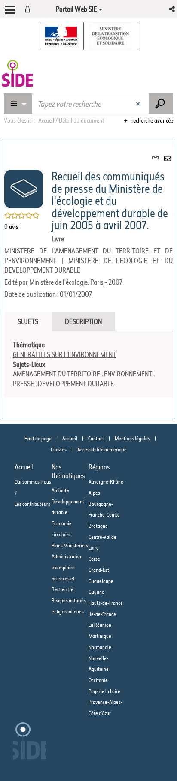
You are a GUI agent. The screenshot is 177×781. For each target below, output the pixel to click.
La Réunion (99, 624)
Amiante (60, 490)
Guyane (96, 591)
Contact (96, 438)
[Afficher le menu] (10, 9)
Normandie (99, 647)
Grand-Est (98, 570)
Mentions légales (132, 438)
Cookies (59, 449)
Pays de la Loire (104, 691)
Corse (94, 558)
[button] (172, 9)
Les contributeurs (32, 504)
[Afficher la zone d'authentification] (29, 9)
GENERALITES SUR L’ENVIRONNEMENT (64, 354)
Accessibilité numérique (102, 449)
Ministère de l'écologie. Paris (66, 282)
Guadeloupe (100, 581)
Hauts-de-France (105, 603)
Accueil (69, 438)
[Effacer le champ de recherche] (139, 103)
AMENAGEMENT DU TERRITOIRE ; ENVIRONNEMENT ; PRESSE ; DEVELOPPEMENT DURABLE (84, 378)
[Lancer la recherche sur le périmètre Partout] (161, 103)
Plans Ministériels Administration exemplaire (70, 556)
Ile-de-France (102, 614)
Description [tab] (83, 321)
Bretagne (98, 525)
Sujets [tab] (28, 321)
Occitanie (98, 680)
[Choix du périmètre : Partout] (18, 103)
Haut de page (38, 438)
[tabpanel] (88, 364)
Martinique (99, 636)
